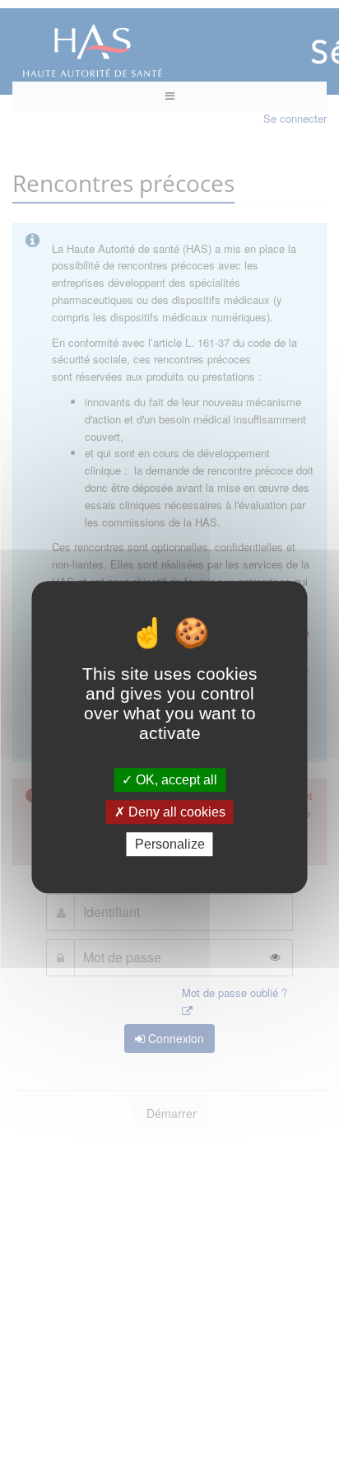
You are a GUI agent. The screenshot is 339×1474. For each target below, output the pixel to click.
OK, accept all (174, 780)
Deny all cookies (175, 812)
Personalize (170, 844)
